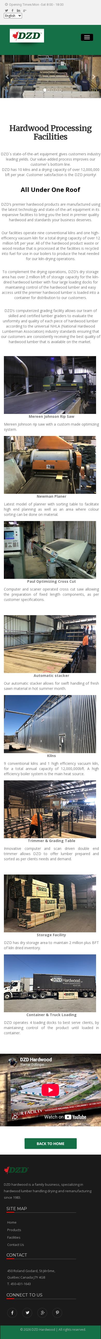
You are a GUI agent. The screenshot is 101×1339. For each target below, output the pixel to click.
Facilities (13, 1237)
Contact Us (15, 1244)
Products (14, 1229)
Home (12, 1222)
